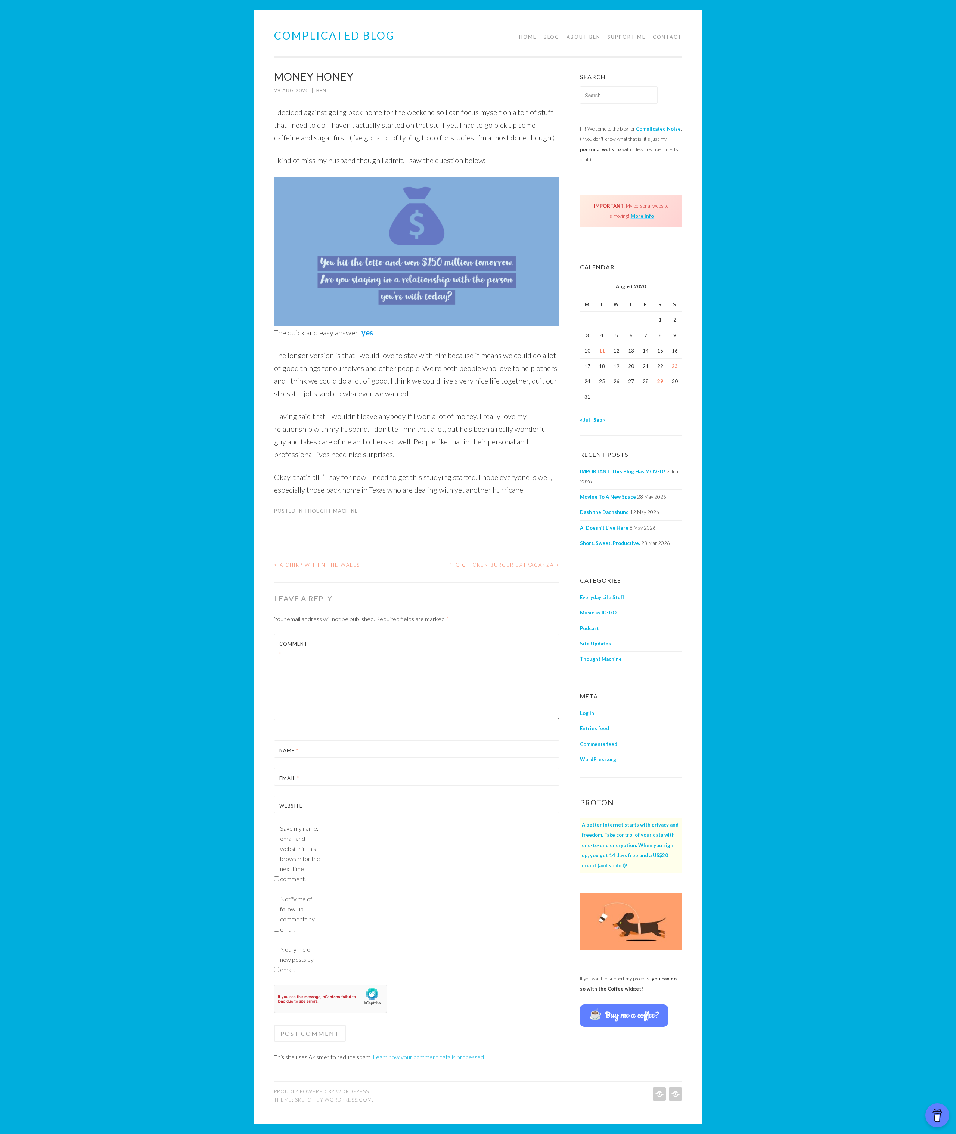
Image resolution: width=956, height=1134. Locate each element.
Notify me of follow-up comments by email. (297, 914)
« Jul (585, 420)
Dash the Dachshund (604, 512)
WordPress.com (348, 1100)
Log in (587, 713)
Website (290, 806)
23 (675, 366)
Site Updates (595, 644)
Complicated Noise (658, 129)
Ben (321, 90)
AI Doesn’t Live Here (604, 528)
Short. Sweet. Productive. (610, 543)
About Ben (583, 37)
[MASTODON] (658, 1094)
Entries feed (594, 728)
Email (289, 778)
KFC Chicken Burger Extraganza (503, 565)
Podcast (589, 628)
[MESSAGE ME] (674, 1094)
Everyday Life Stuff (602, 597)
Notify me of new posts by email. (297, 959)
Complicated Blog (334, 35)
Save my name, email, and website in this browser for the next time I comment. (300, 853)
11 (602, 351)
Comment (293, 649)
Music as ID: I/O (598, 613)
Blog (551, 37)
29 (660, 381)
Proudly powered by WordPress (321, 1091)
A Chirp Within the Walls (317, 565)
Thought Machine (331, 511)
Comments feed (598, 744)
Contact (667, 37)
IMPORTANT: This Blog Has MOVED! (622, 471)
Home (528, 37)
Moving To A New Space (608, 497)
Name (288, 750)
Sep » (599, 420)
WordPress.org (598, 759)
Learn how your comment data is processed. (429, 1056)
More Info (642, 216)
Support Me (627, 37)
